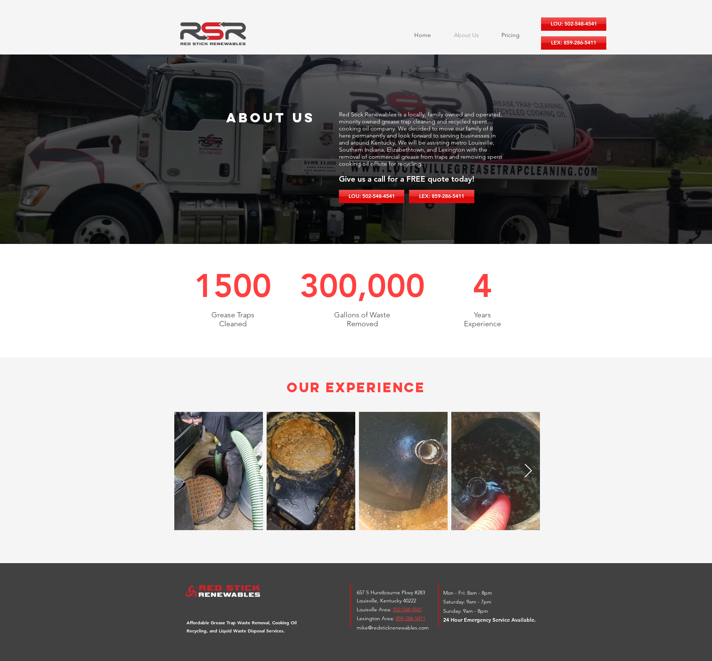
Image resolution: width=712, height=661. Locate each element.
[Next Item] (528, 471)
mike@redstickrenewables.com (393, 627)
